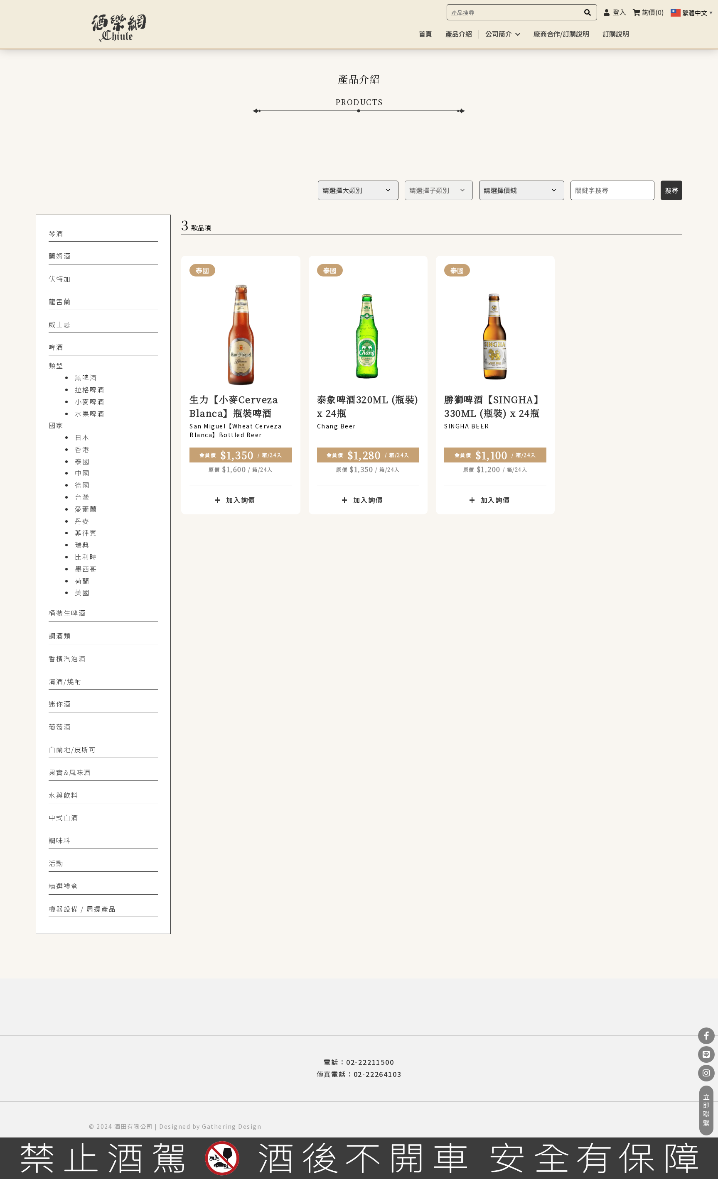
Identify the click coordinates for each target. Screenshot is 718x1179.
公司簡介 (498, 33)
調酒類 (60, 636)
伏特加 (60, 279)
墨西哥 (86, 569)
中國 (82, 473)
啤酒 (56, 347)
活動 (56, 863)
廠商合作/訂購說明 (561, 33)
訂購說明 (615, 33)
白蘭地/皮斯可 (72, 749)
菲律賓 (86, 533)
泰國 (82, 461)
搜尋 (671, 190)
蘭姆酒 (60, 256)
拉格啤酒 (89, 389)
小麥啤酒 (89, 401)
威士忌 (60, 324)
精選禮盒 (63, 886)
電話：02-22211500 (359, 1062)
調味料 (60, 840)
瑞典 (82, 545)
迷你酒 (60, 704)
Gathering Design (231, 1126)
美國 (82, 592)
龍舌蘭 (60, 301)
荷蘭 (82, 581)
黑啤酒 (86, 377)
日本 (82, 437)
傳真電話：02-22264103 (359, 1074)
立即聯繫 (706, 1110)
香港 (82, 449)
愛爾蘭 (86, 509)
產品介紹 (458, 33)
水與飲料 (63, 795)
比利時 (86, 557)
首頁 (425, 33)
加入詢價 (241, 500)
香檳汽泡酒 (67, 658)
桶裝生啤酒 (67, 613)
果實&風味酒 (70, 772)
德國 (82, 485)
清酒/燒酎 (65, 681)
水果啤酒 (89, 413)
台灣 (82, 497)
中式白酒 (63, 817)
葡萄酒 (60, 726)
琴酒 (56, 233)
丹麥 (82, 521)
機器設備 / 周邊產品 (82, 909)
